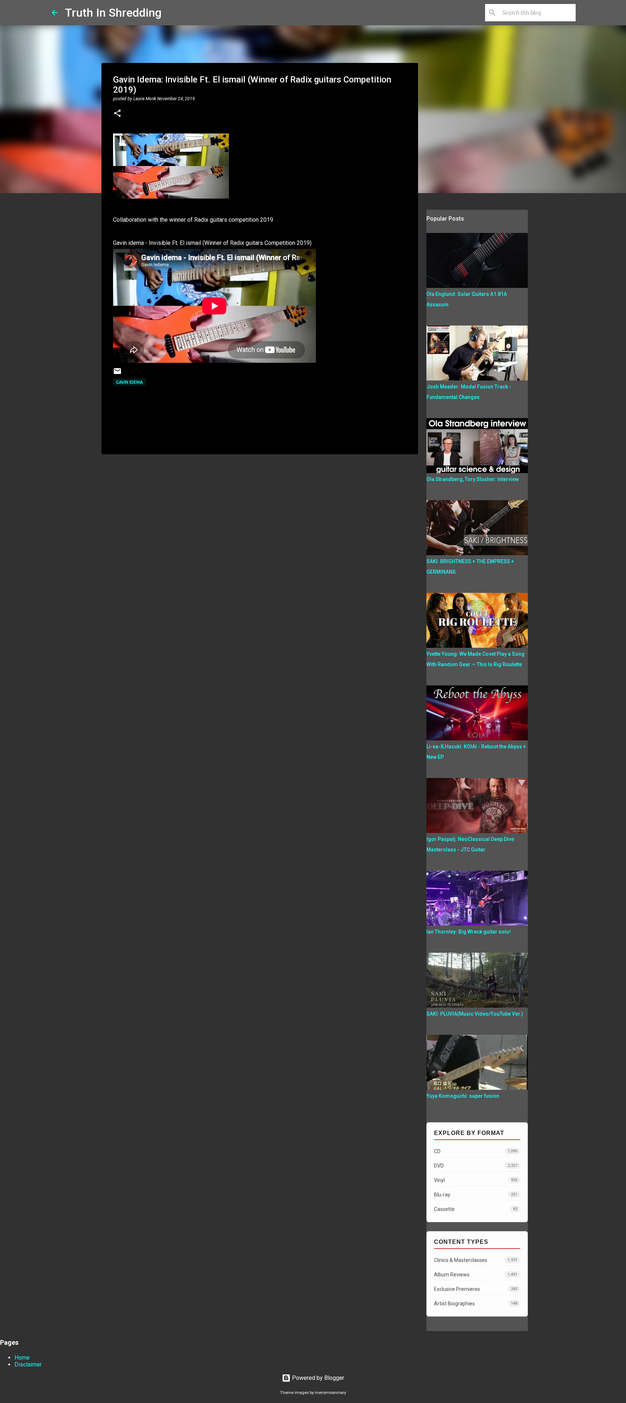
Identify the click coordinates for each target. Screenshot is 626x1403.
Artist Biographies (475, 1303)
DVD (475, 1166)
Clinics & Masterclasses (475, 1260)
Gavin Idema (129, 382)
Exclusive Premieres (475, 1289)
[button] (117, 114)
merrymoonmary (330, 1392)
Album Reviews (475, 1274)
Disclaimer (28, 1364)
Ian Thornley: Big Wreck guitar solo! (468, 932)
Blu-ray (475, 1195)
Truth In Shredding (113, 13)
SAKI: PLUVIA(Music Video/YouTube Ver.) (474, 1014)
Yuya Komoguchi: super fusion (462, 1096)
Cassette (475, 1209)
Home (22, 1357)
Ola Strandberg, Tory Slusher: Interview (472, 479)
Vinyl (475, 1180)
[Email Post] (117, 373)
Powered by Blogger (317, 1377)
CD (475, 1151)
